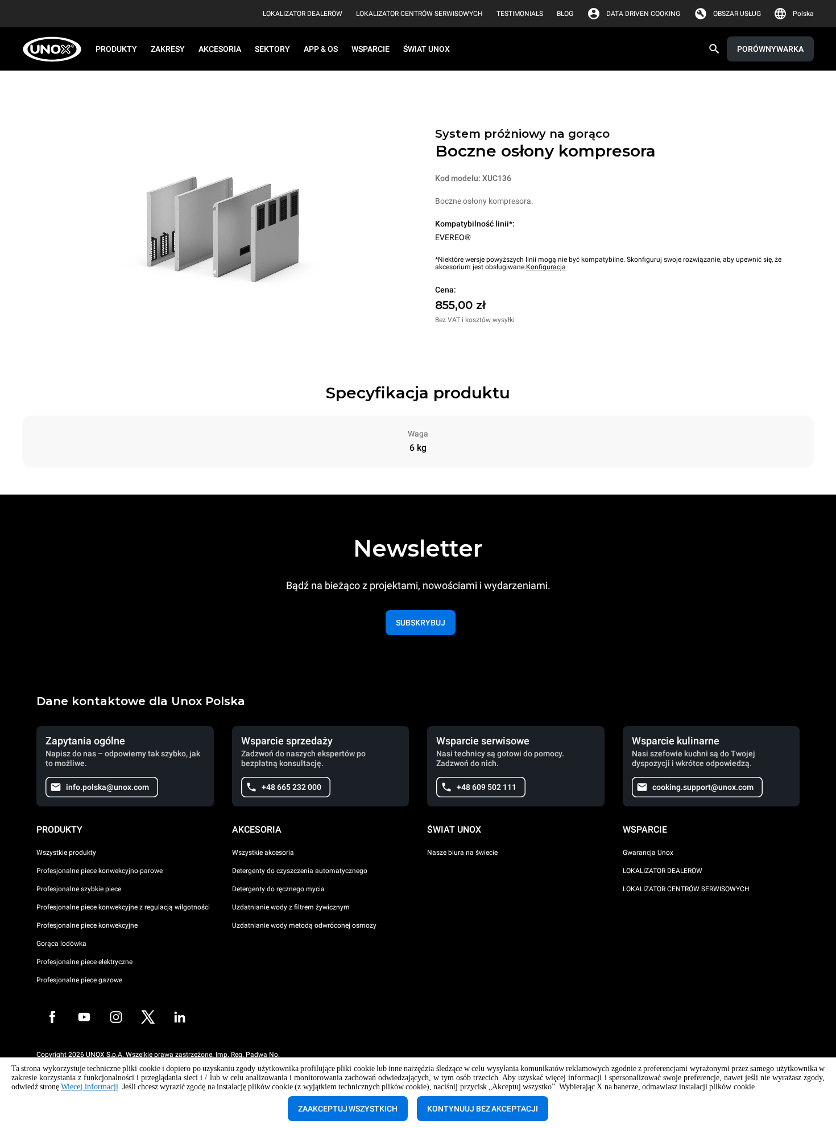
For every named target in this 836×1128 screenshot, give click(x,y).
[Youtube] (84, 1017)
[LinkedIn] (180, 1017)
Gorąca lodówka (61, 944)
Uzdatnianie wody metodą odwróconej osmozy (304, 925)
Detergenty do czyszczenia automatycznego (299, 871)
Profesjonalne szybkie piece (78, 889)
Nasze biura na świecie (462, 853)
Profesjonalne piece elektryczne (84, 962)
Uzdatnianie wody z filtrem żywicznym (291, 907)
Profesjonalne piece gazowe (79, 980)
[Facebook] (52, 1017)
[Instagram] (116, 1017)
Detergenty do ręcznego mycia (278, 889)
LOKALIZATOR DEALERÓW (662, 871)
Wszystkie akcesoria (263, 853)
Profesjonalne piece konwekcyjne (87, 925)
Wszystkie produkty (66, 853)
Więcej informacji (89, 1086)
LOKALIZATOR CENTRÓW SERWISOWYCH (686, 889)
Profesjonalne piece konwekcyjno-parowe (99, 871)
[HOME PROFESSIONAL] (55, 49)
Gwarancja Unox (648, 853)
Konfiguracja (546, 267)
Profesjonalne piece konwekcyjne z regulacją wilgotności (123, 907)
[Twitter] (148, 1017)
